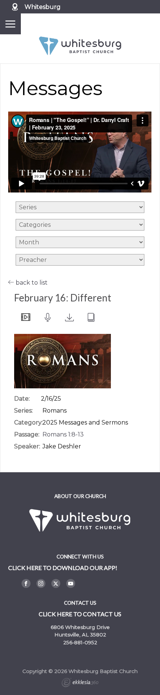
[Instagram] (40, 583)
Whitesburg (43, 6)
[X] (55, 583)
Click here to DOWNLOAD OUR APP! (62, 567)
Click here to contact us (80, 613)
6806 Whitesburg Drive (80, 627)
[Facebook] (26, 583)
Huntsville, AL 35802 (80, 635)
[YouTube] (70, 583)
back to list (31, 282)
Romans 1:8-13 (63, 434)
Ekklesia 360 (80, 683)
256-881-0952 (80, 642)
